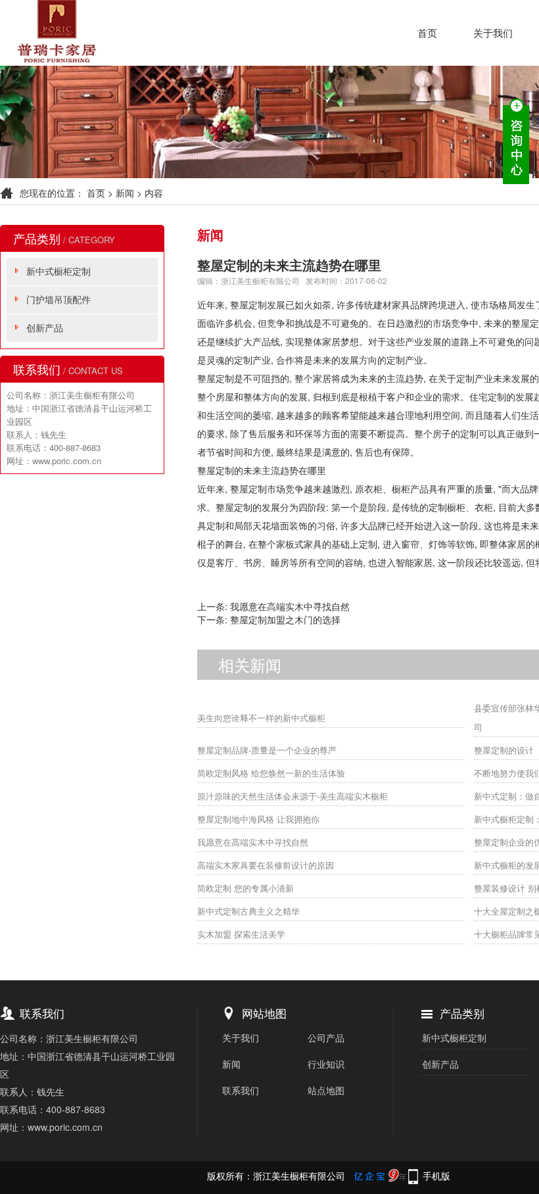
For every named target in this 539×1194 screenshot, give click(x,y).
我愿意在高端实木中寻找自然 (290, 606)
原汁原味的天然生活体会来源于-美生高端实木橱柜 (292, 796)
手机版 (436, 1175)
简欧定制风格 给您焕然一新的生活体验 (271, 773)
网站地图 (264, 1013)
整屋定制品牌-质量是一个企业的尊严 (267, 750)
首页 (427, 32)
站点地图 (326, 1090)
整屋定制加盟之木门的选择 (285, 619)
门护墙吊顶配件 (58, 299)
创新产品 (44, 327)
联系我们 (240, 1090)
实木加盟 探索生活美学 (241, 934)
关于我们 (493, 32)
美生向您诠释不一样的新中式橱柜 (261, 717)
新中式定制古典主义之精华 (248, 911)
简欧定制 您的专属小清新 (245, 888)
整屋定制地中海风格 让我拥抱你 (258, 819)
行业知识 (326, 1063)
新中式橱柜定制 (58, 270)
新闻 (125, 192)
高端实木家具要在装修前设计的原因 (265, 865)
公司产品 (326, 1037)
